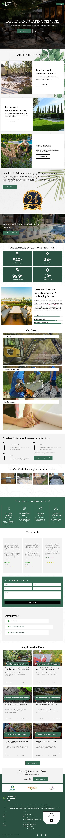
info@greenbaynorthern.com (17, 626)
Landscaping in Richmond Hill (48, 304)
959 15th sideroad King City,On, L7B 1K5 (19, 632)
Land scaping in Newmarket (29, 824)
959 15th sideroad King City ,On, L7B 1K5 (33, 819)
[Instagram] (46, 835)
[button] (32, 4)
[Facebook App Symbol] (37, 835)
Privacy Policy (60, 835)
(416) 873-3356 (27, 779)
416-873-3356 (13, 621)
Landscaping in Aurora (28, 826)
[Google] (42, 835)
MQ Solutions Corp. (12, 836)
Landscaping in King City (28, 828)
